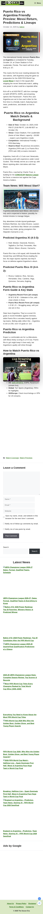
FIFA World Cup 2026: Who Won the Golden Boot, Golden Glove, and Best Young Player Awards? (21, 754)
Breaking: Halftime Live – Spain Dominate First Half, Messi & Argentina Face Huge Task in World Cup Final (20, 794)
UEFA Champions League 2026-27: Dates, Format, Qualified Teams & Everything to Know (20, 600)
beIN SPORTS (17, 383)
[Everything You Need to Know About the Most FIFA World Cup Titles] (18, 697)
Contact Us (30, 907)
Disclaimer (32, 903)
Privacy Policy (21, 903)
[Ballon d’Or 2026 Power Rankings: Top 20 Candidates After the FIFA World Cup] (18, 621)
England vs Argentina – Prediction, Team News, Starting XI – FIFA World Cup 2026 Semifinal (20, 833)
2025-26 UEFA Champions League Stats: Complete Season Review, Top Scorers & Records (20, 677)
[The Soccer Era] (12, 3)
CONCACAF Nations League (26, 175)
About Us (10, 903)
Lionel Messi (8, 81)
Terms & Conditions (16, 907)
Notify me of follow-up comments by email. (21, 524)
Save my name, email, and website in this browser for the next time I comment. (21, 517)
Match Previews (26, 458)
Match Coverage (12, 458)
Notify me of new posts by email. (18, 529)
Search (6, 547)
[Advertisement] (21, 875)
